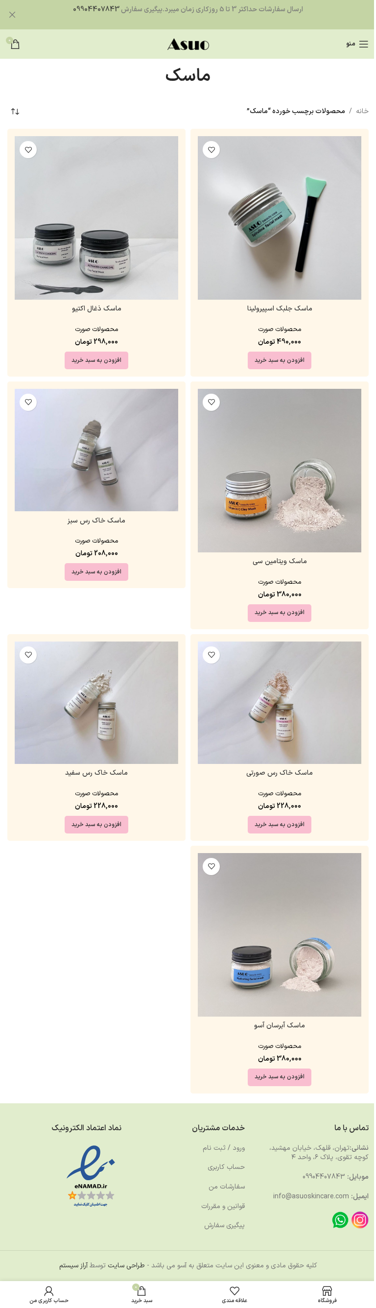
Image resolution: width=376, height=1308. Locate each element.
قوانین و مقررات (223, 1206)
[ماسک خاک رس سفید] (96, 703)
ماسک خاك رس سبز (96, 521)
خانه (362, 111)
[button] (279, 360)
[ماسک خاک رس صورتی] (279, 703)
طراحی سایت (126, 1265)
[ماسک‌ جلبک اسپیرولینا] (279, 218)
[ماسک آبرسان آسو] (279, 935)
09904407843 (96, 9)
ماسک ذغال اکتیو (96, 309)
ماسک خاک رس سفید (96, 773)
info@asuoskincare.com (311, 1196)
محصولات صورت (279, 329)
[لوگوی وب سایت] (188, 44)
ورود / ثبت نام (224, 1148)
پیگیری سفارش (224, 1225)
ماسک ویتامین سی (280, 561)
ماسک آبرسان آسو (279, 1026)
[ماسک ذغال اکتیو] (96, 218)
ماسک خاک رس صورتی (279, 773)
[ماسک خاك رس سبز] (96, 450)
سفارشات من (227, 1187)
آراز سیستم (73, 1265)
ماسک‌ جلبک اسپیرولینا (279, 309)
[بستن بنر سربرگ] (12, 14)
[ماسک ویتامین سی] (279, 470)
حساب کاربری (226, 1167)
